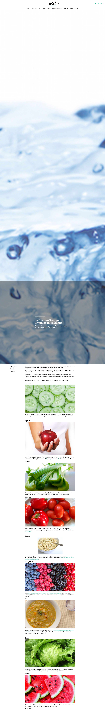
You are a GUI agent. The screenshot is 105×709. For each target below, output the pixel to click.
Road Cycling (46, 8)
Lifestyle (66, 8)
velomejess (12, 367)
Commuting (34, 8)
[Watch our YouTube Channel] (98, 4)
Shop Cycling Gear (74, 8)
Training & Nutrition (57, 8)
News (27, 8)
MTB (40, 8)
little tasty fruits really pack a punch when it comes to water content (44, 593)
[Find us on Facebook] (95, 4)
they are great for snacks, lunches (54, 459)
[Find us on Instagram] (101, 4)
